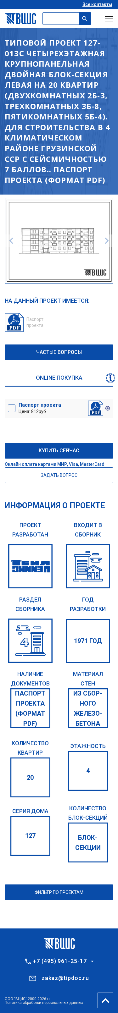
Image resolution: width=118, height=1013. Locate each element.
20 (30, 777)
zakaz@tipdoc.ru (65, 978)
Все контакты (97, 4)
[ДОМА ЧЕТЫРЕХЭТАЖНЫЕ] (30, 641)
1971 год (88, 641)
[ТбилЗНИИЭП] (30, 566)
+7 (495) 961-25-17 (60, 961)
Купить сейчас (59, 451)
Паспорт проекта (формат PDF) (30, 708)
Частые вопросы (59, 352)
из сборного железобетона (87, 708)
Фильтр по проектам (59, 892)
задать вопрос (59, 475)
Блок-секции (88, 842)
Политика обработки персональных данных (44, 1002)
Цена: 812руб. (40, 408)
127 (30, 836)
